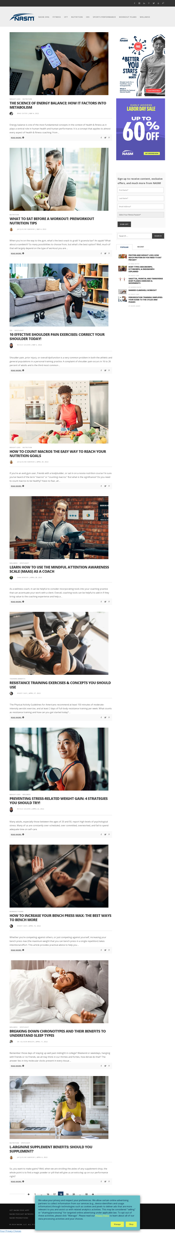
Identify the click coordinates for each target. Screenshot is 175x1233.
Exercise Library (124, 1214)
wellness (14, 563)
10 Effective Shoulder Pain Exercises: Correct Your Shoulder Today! (57, 336)
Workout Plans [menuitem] (128, 17)
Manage (117, 1224)
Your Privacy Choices (10, 1231)
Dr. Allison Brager (25, 1042)
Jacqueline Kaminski (26, 229)
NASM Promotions (19, 1218)
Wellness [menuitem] (145, 17)
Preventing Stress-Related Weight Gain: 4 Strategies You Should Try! (59, 800)
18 (61, 1194)
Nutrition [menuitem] (77, 17)
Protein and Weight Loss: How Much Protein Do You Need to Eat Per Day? (145, 257)
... (41, 1194)
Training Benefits (17, 679)
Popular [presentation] (124, 247)
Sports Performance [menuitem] (104, 17)
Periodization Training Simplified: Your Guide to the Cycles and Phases (145, 299)
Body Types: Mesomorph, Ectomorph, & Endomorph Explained (141, 269)
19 (67, 1194)
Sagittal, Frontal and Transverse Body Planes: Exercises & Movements (146, 281)
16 (48, 1194)
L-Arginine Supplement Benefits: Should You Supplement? (51, 1149)
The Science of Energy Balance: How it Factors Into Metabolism (58, 105)
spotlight (19, 330)
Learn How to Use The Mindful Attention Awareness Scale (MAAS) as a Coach (59, 569)
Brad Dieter (22, 113)
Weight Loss (15, 99)
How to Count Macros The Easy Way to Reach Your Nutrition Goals (58, 453)
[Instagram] (139, 3)
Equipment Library (125, 1218)
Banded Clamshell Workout (143, 290)
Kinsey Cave (22, 693)
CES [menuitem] (88, 17)
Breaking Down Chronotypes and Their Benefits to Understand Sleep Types (58, 1033)
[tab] (124, 247)
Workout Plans (16, 911)
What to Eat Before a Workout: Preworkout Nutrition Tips (52, 220)
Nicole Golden (23, 345)
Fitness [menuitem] (57, 17)
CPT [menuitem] (66, 17)
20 (73, 1194)
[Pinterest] (149, 3)
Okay (131, 1224)
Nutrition (27, 99)
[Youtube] (158, 3)
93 (86, 1194)
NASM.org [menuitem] (43, 17)
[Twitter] (154, 3)
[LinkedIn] (144, 3)
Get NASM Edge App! (19, 1210)
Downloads (122, 1210)
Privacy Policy (102, 1215)
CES (11, 330)
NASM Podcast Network (22, 1214)
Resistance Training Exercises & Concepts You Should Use (60, 684)
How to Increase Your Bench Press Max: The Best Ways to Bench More (60, 917)
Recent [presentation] (140, 247)
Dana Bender (22, 577)
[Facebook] (135, 3)
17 (54, 1194)
